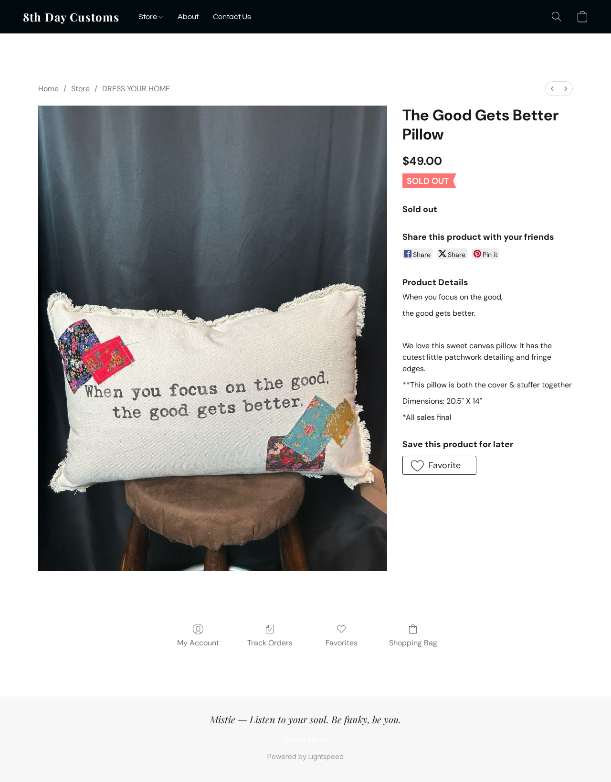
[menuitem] (552, 89)
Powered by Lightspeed (305, 756)
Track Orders (270, 643)
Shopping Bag (413, 643)
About (188, 17)
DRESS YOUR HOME (136, 89)
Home (48, 89)
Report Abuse (305, 740)
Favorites (342, 643)
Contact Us (232, 17)
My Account (198, 643)
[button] (71, 17)
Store (148, 17)
